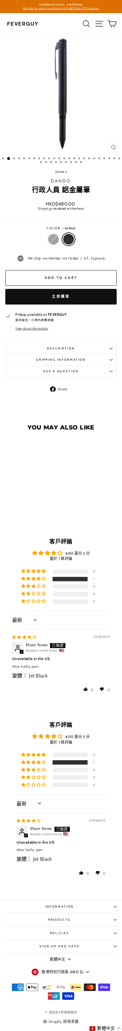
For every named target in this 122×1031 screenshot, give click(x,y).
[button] (19, 498)
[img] (24, 637)
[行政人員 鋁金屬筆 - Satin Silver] (23, 512)
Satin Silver (53, 239)
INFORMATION (59, 906)
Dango (61, 181)
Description (61, 348)
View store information (31, 328)
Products (59, 919)
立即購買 (61, 296)
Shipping (44, 208)
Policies (59, 933)
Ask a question (61, 371)
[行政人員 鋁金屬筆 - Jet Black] (30, 512)
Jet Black (68, 239)
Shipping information (61, 359)
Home (59, 172)
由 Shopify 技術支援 (61, 1021)
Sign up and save (59, 946)
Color (61, 228)
